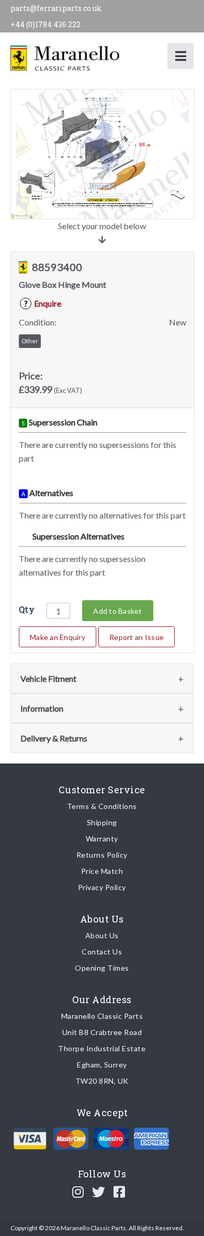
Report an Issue (136, 637)
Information (41, 708)
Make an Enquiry (57, 637)
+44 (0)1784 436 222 (45, 24)
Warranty (102, 838)
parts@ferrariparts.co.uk (56, 8)
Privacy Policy (102, 887)
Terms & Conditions (102, 806)
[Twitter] (99, 1191)
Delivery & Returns (53, 738)
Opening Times (102, 967)
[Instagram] (78, 1191)
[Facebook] (120, 1191)
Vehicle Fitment (48, 678)
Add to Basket (117, 610)
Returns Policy (102, 854)
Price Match (102, 871)
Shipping (102, 822)
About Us (102, 935)
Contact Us (102, 951)
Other (29, 341)
